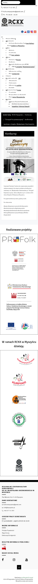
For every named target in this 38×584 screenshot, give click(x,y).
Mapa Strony (5, 533)
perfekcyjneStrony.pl (27, 577)
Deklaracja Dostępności (9, 535)
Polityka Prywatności (8, 530)
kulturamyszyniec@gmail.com (13, 12)
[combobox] (11, 2)
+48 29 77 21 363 (9, 8)
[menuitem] (10, 39)
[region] (19, 532)
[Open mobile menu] (36, 5)
